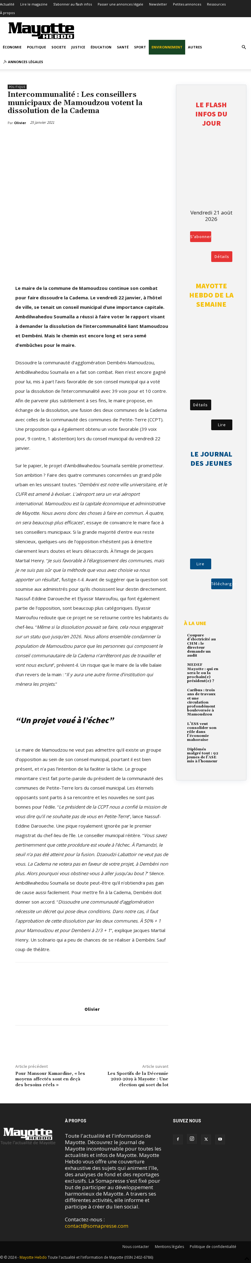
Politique (36, 47)
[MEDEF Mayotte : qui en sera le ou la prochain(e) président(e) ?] (229, 669)
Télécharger (221, 583)
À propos (7, 12)
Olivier (91, 1009)
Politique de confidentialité (213, 1246)
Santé (123, 47)
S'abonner (200, 236)
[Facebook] (18, 138)
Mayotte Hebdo (33, 1257)
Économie (12, 47)
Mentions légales (169, 1246)
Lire (222, 424)
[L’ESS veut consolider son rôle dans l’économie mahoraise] (229, 728)
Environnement (167, 47)
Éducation (101, 47)
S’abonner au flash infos (72, 4)
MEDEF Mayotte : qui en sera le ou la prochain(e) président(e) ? (202, 672)
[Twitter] (32, 138)
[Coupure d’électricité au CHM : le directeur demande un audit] (229, 639)
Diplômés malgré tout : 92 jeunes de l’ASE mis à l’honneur (202, 755)
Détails (222, 256)
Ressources (216, 4)
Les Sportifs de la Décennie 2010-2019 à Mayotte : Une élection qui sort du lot (137, 1079)
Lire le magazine (33, 4)
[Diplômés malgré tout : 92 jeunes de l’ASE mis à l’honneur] (229, 753)
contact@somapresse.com (96, 1225)
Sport (140, 47)
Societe (58, 47)
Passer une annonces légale (120, 4)
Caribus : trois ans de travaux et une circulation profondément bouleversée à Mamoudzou (201, 702)
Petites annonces (187, 4)
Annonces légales (25, 61)
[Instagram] (192, 1139)
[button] (243, 47)
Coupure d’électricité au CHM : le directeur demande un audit (201, 645)
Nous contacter (135, 1246)
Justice (78, 47)
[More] (46, 138)
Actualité (7, 4)
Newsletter (158, 4)
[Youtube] (220, 1139)
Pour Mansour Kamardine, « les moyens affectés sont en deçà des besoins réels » (50, 1079)
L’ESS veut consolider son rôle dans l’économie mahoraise (201, 732)
